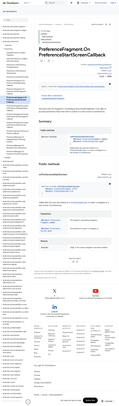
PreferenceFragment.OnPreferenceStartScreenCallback (81, 86)
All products (38, 386)
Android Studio (101, 3)
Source (36, 345)
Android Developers (45, 24)
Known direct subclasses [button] (53, 97)
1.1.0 (109, 73)
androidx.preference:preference (99, 65)
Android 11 (80, 352)
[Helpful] (106, 24)
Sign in (113, 3)
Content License (98, 271)
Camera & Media (52, 346)
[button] (15, 26)
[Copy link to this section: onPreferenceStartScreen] (69, 174)
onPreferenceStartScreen (81, 137)
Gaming (51, 330)
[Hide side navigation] (28, 401)
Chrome (37, 375)
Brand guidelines (56, 395)
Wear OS (65, 336)
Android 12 (81, 349)
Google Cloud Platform (42, 383)
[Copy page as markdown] (49, 61)
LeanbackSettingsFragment (53, 98)
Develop (58, 24)
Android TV (66, 351)
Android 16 (81, 334)
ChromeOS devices (66, 341)
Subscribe (90, 400)
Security (37, 342)
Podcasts (37, 357)
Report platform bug (109, 331)
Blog (35, 353)
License (44, 395)
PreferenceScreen (91, 141)
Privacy (50, 350)
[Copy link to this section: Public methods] (62, 164)
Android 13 (80, 345)
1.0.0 (109, 71)
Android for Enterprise (38, 337)
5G (49, 354)
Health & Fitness (51, 340)
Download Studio (94, 350)
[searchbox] (15, 20)
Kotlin (101, 76)
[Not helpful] (109, 24)
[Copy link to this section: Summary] (53, 121)
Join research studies (110, 350)
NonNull (78, 139)
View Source (104, 68)
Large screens (67, 332)
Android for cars (66, 346)
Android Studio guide (96, 336)
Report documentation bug (110, 337)
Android (37, 332)
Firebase (37, 379)
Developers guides (95, 341)
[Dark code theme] (110, 84)
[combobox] (55, 3)
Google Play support (109, 344)
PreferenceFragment (91, 139)
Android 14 (81, 341)
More (26, 3)
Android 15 (81, 337)
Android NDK (95, 355)
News (36, 349)
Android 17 (81, 330)
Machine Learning (51, 335)
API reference (10, 11)
